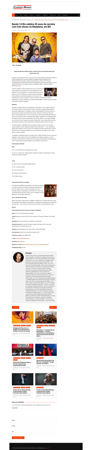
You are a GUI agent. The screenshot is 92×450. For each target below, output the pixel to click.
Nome (13, 420)
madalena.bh (21, 241)
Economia (23, 325)
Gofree (19, 85)
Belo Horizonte (17, 325)
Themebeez (47, 448)
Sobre (21, 15)
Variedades (37, 15)
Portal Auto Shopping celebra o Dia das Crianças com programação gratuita (22, 364)
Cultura (46, 325)
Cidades (23, 357)
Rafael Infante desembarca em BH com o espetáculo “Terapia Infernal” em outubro (45, 362)
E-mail (14, 425)
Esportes (32, 15)
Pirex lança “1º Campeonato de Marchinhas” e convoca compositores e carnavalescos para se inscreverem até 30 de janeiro (45, 333)
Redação (15, 30)
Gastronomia (51, 325)
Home (16, 15)
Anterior (16, 307)
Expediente (65, 15)
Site (13, 431)
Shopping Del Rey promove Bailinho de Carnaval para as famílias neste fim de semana (21, 329)
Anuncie (59, 15)
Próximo (52, 307)
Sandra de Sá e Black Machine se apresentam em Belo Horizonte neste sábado (22, 391)
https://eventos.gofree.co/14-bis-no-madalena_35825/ (36, 244)
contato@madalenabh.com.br (23, 238)
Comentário (15, 407)
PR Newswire (53, 15)
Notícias (25, 15)
